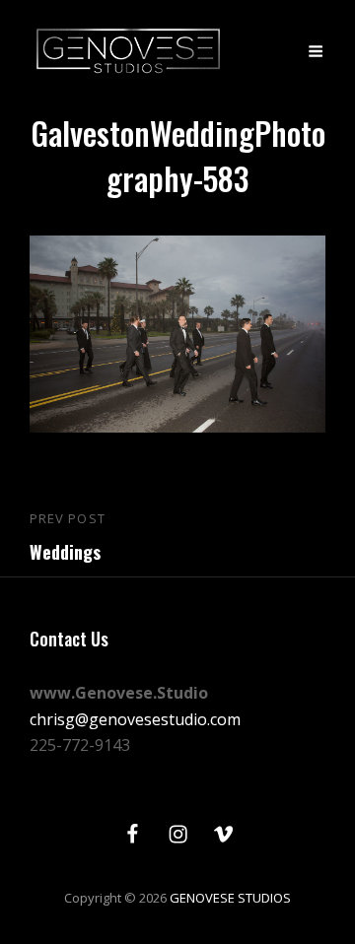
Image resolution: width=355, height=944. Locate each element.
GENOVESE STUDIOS (230, 898)
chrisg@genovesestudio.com (135, 719)
